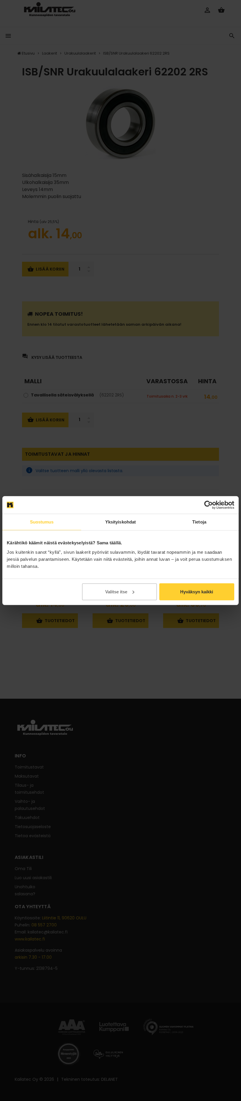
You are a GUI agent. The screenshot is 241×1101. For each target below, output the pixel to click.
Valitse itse (116, 591)
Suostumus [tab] (42, 521)
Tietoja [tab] (199, 521)
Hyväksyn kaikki (196, 591)
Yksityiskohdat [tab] (120, 521)
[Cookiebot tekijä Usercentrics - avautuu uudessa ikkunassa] (208, 505)
